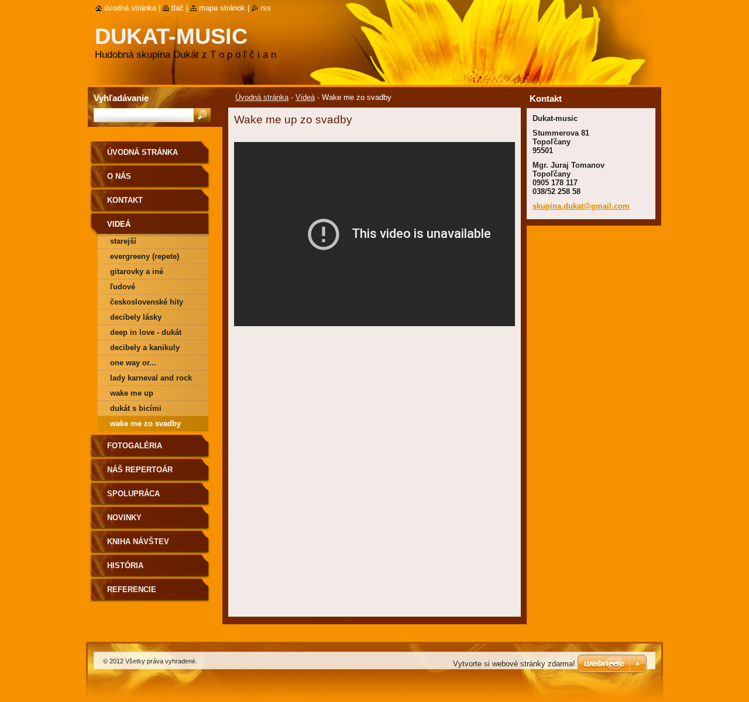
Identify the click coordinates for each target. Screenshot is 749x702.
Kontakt (125, 200)
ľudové (122, 286)
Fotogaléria (134, 445)
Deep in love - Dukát (145, 332)
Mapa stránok (222, 8)
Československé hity (146, 302)
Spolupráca (133, 493)
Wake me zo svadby (145, 423)
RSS (265, 8)
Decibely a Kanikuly (145, 347)
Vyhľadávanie (121, 98)
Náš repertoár (140, 469)
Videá (305, 97)
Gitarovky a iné (136, 271)
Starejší (123, 241)
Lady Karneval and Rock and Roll (151, 380)
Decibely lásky (136, 317)
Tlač (177, 8)
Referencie (131, 589)
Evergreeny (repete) (144, 256)
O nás (119, 176)
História (125, 565)
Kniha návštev (138, 541)
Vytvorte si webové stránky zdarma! (514, 663)
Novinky (124, 517)
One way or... (133, 362)
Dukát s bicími (136, 408)
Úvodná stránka (261, 97)
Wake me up (131, 393)
